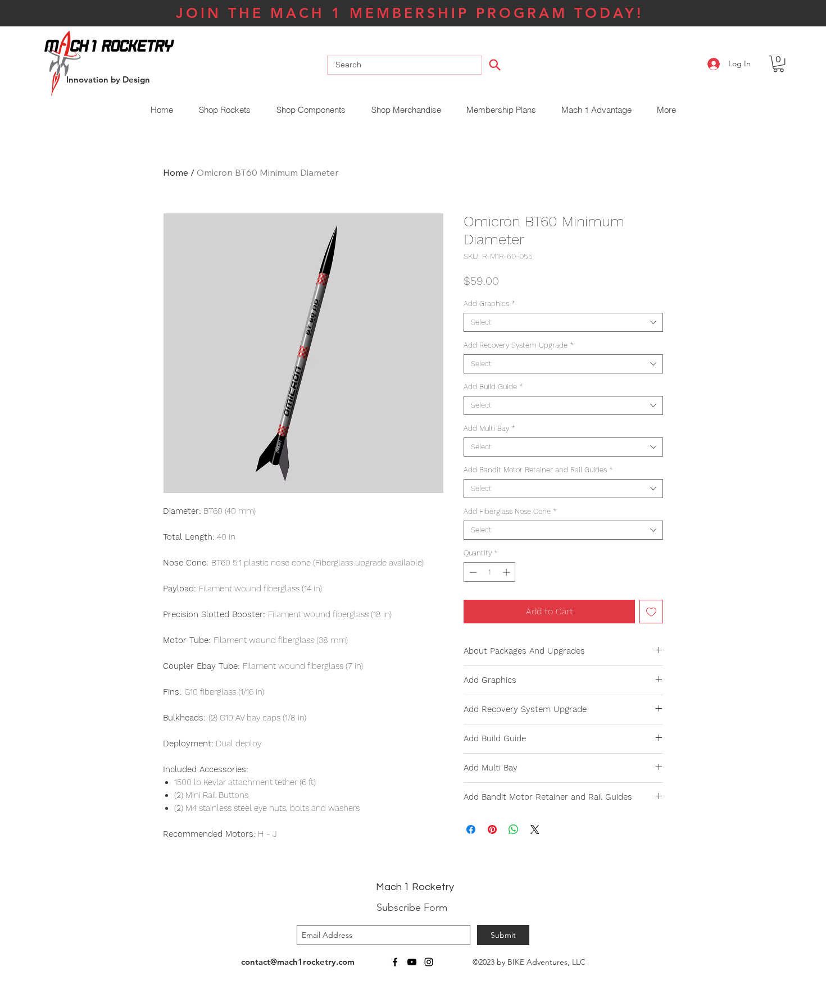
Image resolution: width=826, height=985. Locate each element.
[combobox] (563, 322)
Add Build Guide (493, 386)
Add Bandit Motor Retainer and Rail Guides (538, 470)
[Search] (495, 64)
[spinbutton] (490, 572)
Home (175, 172)
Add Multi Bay (489, 428)
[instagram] (428, 962)
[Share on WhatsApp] (513, 829)
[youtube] (411, 962)
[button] (778, 64)
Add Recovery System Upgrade (519, 345)
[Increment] (507, 572)
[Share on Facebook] (471, 829)
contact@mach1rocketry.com (298, 961)
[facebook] (395, 962)
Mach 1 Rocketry (415, 887)
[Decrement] (472, 572)
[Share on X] (535, 829)
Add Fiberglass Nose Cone (510, 511)
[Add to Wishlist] (651, 611)
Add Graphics (489, 303)
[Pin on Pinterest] (492, 829)
